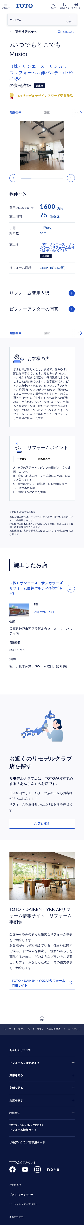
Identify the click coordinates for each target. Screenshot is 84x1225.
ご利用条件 (15, 1185)
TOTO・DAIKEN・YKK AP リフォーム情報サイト (26, 1128)
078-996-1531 (44, 611)
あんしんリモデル (20, 1050)
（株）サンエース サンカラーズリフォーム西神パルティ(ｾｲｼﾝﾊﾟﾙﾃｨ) (41, 72)
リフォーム (24, 1029)
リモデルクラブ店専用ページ (27, 1142)
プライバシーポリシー (21, 1194)
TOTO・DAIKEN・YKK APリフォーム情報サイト (38, 983)
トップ (7, 1029)
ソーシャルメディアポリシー (24, 1204)
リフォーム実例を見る (49, 1029)
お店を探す (42, 823)
